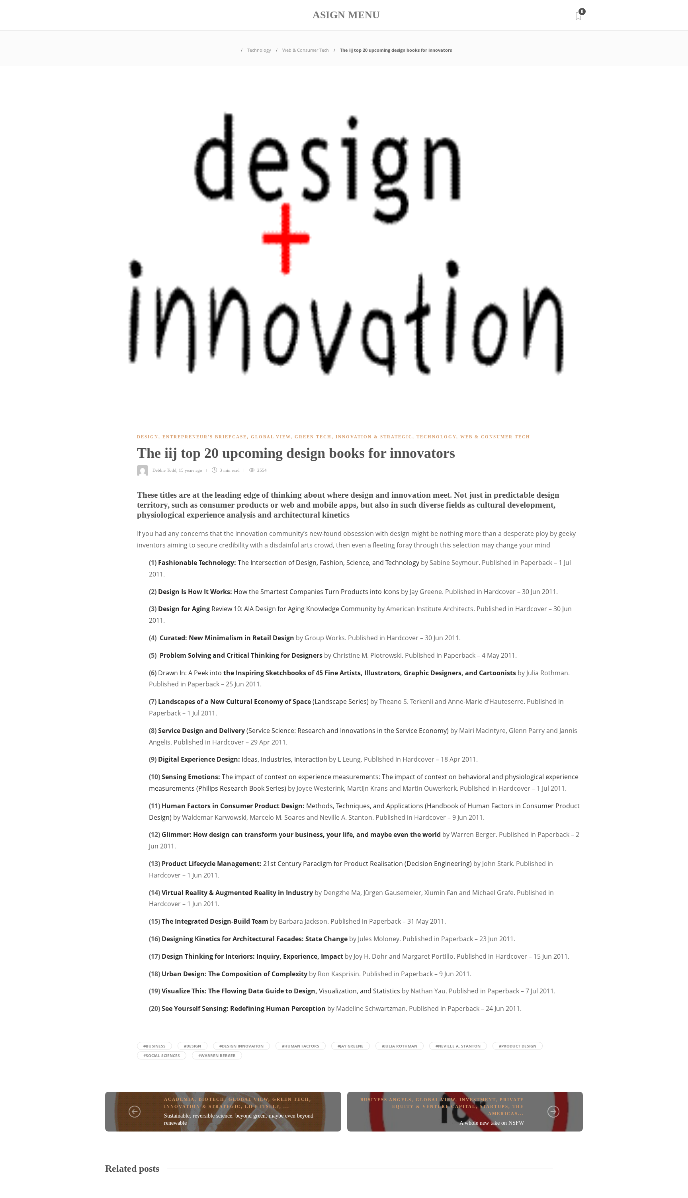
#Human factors (300, 1046)
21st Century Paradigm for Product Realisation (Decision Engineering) (317, 863)
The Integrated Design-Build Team (215, 921)
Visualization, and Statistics (281, 991)
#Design (192, 1046)
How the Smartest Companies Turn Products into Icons (278, 591)
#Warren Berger (217, 1055)
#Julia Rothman (399, 1046)
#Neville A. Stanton (458, 1046)
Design (147, 436)
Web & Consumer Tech (305, 50)
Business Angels (386, 1099)
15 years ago (190, 470)
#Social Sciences (161, 1055)
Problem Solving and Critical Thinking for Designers (241, 655)
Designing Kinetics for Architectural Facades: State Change (255, 938)
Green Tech (313, 436)
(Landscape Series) (263, 701)
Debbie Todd (164, 470)
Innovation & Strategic (374, 436)
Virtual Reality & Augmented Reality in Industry (237, 892)
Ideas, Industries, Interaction (242, 759)
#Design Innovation (241, 1046)
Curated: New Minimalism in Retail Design (227, 637)
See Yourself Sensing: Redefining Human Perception (244, 1008)
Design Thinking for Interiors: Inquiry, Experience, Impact (252, 956)
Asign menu (346, 15)
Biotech (212, 1099)
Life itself (262, 1106)
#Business (154, 1046)
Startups (494, 1106)
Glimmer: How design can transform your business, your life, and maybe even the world (301, 834)
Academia (179, 1099)
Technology (259, 50)
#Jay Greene (351, 1046)
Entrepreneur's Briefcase (204, 436)
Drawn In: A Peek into (337, 672)
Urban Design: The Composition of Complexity (234, 973)
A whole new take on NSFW (491, 1123)
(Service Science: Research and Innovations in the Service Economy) (303, 730)
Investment (477, 1099)
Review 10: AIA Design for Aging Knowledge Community (267, 608)
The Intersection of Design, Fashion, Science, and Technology (288, 562)
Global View (271, 436)
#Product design (517, 1046)
